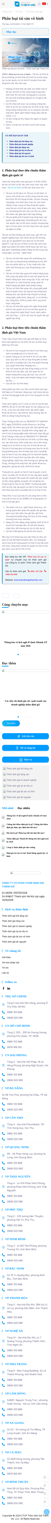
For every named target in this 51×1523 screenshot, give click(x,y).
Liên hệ (5, 973)
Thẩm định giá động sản (19, 147)
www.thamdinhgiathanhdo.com (28, 580)
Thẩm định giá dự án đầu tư (21, 150)
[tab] (18, 654)
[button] (3, 4)
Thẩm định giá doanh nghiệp (21, 144)
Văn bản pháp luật (10, 962)
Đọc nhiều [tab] (24, 808)
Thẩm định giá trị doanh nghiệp (17, 926)
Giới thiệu (6, 957)
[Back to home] (25, 4)
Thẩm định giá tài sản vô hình (21, 156)
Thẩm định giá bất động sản (21, 141)
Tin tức (5, 967)
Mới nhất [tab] (7, 808)
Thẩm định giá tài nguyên (19, 153)
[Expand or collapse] (46, 32)
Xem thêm (11, 723)
